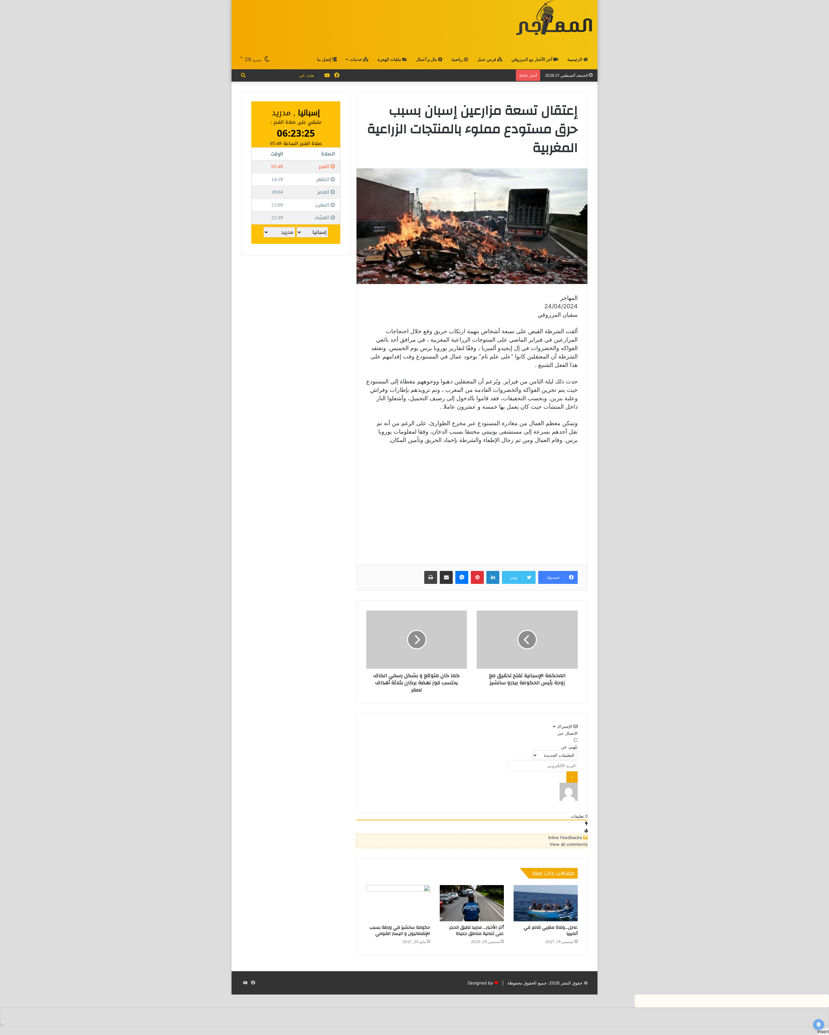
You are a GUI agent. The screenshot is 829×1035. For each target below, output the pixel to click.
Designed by (480, 982)
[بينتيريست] (477, 577)
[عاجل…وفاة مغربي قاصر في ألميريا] (546, 903)
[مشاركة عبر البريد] (446, 577)
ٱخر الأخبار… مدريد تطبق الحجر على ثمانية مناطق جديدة (476, 930)
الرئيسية (575, 59)
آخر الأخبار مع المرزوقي (532, 59)
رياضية (457, 59)
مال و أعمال (427, 59)
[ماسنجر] (461, 577)
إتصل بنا (324, 59)
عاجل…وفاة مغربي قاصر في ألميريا (551, 930)
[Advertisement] (353, 24)
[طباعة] (430, 577)
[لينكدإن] (492, 577)
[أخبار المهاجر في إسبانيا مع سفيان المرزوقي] (554, 18)
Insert (823, 1031)
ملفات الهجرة (390, 59)
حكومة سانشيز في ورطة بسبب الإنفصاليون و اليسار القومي (399, 930)
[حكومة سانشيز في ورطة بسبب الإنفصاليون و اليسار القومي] (398, 903)
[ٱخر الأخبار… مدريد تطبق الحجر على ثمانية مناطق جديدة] (472, 903)
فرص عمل (487, 59)
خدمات (356, 59)
